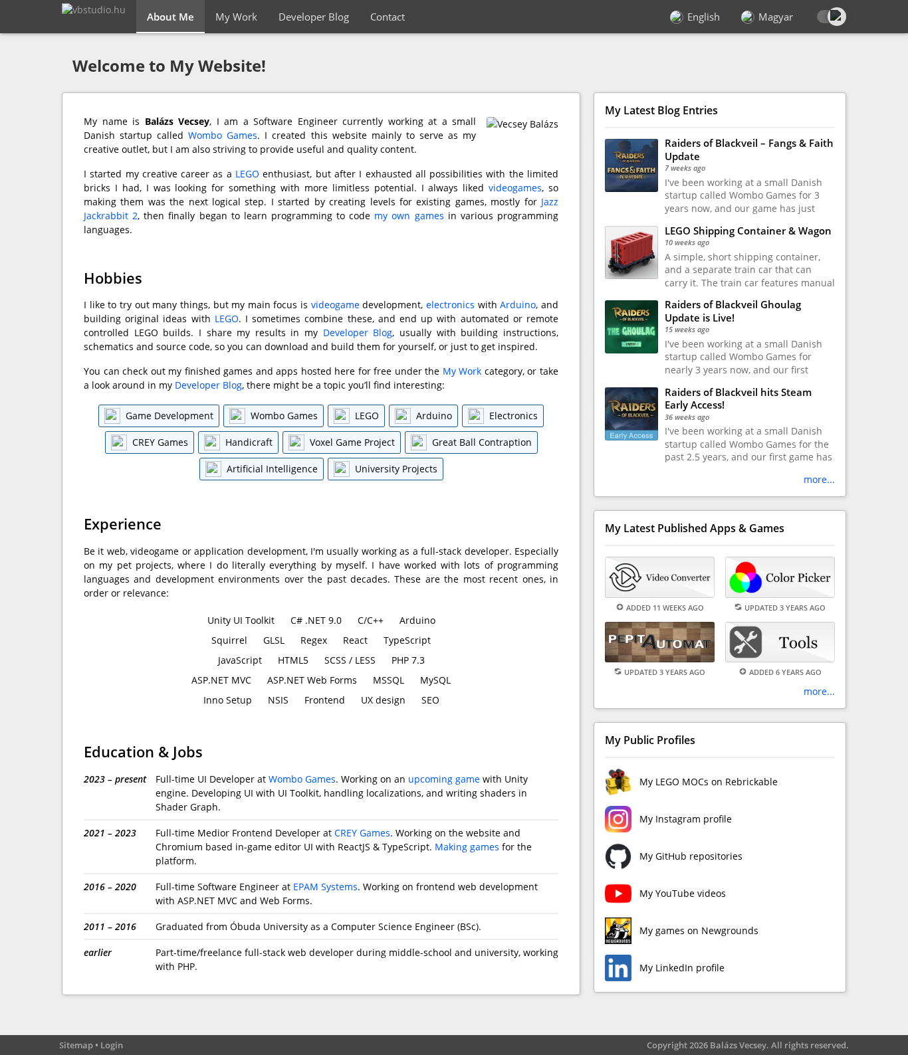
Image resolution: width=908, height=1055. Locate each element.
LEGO (247, 173)
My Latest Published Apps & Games (694, 528)
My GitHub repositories (690, 856)
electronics (450, 304)
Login (111, 1045)
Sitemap (76, 1045)
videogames (515, 187)
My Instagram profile (685, 819)
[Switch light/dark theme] (830, 16)
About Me (170, 16)
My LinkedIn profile (682, 967)
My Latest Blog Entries (661, 111)
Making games (467, 846)
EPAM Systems (325, 886)
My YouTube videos (682, 893)
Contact (387, 16)
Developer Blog (314, 16)
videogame (335, 304)
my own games (408, 215)
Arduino (518, 304)
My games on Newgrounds (698, 930)
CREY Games (362, 832)
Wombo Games (222, 135)
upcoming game (444, 779)
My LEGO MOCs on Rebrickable (708, 781)
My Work (236, 16)
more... (819, 479)
